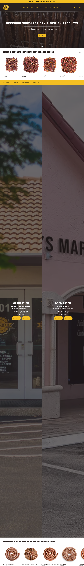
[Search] (74, 7)
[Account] (77, 7)
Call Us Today (26, 318)
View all (79, 52)
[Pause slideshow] (39, 46)
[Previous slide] (1, 29)
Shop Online (30, 35)
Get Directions (16, 318)
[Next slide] (82, 29)
